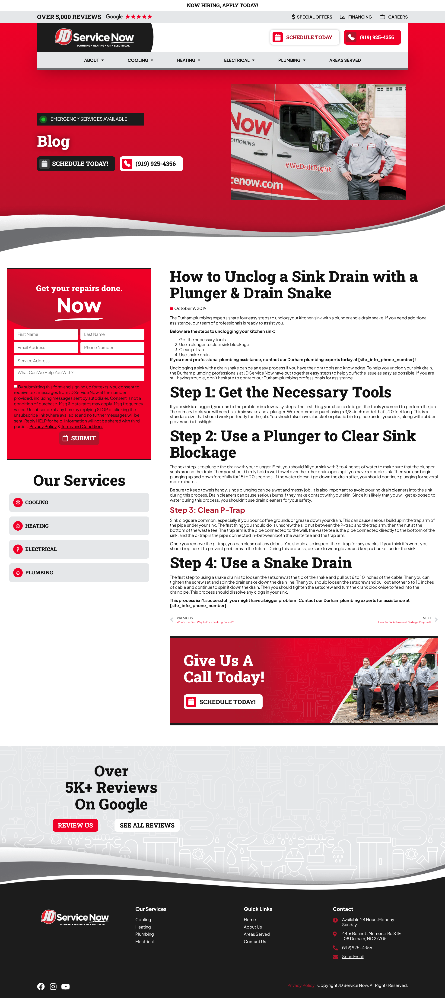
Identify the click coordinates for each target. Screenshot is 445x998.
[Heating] (18, 526)
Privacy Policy (43, 426)
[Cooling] (18, 502)
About (91, 60)
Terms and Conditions (82, 426)
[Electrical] (18, 549)
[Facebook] (41, 986)
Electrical (237, 60)
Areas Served (345, 60)
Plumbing (289, 60)
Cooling (138, 60)
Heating (186, 60)
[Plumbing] (18, 572)
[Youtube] (65, 986)
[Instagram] (53, 986)
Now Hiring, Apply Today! (222, 5)
